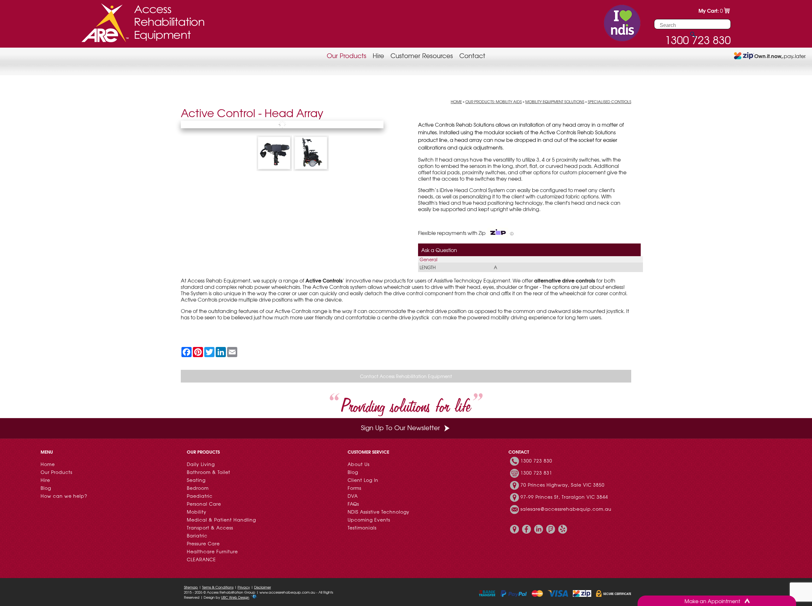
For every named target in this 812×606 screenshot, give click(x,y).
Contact (472, 55)
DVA (353, 496)
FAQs (353, 504)
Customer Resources (421, 55)
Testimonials (362, 527)
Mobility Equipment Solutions (554, 101)
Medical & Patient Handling (221, 519)
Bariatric (197, 535)
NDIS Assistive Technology (378, 512)
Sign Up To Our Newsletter (400, 427)
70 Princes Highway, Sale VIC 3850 (563, 485)
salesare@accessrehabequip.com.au (566, 509)
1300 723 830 (536, 460)
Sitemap (191, 586)
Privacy (244, 586)
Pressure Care (203, 543)
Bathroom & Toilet (208, 472)
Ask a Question (439, 250)
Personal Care (204, 504)
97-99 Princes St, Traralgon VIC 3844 (564, 497)
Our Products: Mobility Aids (493, 101)
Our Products (346, 55)
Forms (354, 488)
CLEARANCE (201, 559)
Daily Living (201, 464)
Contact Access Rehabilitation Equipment (406, 376)
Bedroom (198, 488)
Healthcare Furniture (212, 551)
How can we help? (64, 496)
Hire (378, 55)
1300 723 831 (536, 472)
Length (428, 267)
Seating (196, 480)
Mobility (196, 512)
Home (456, 101)
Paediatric (200, 496)
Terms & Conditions (217, 586)
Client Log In (363, 480)
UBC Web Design (235, 597)
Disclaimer (262, 586)
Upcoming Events (369, 519)
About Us (359, 464)
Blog (46, 488)
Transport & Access (210, 527)
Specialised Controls (609, 101)
